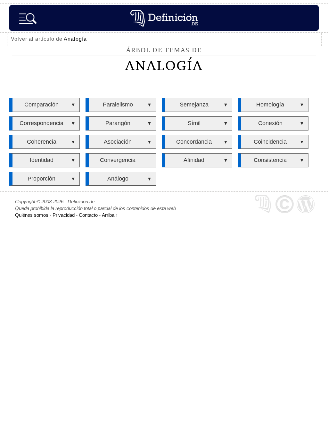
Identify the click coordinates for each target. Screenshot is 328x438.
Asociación (118, 142)
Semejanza (194, 104)
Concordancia (194, 142)
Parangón (117, 123)
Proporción (41, 178)
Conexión (270, 123)
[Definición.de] (164, 18)
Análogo (117, 178)
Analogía (75, 39)
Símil (194, 123)
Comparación (41, 104)
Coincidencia (270, 142)
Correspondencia (41, 123)
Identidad (41, 160)
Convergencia (117, 160)
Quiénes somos (31, 215)
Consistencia (270, 160)
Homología (270, 104)
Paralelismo (118, 104)
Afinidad (194, 160)
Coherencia (41, 142)
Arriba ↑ (110, 215)
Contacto (88, 215)
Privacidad (64, 215)
